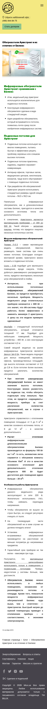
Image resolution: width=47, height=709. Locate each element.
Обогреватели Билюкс (20, 580)
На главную (8, 8)
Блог (25, 639)
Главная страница (11, 639)
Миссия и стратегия (32, 663)
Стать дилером (12, 26)
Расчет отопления (25, 436)
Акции (31, 658)
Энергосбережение (11, 654)
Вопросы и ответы (31, 654)
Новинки (22, 658)
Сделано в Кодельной (17, 678)
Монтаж (6, 663)
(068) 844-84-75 (9, 20)
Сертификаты (8, 658)
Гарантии (16, 663)
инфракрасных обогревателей (25, 290)
